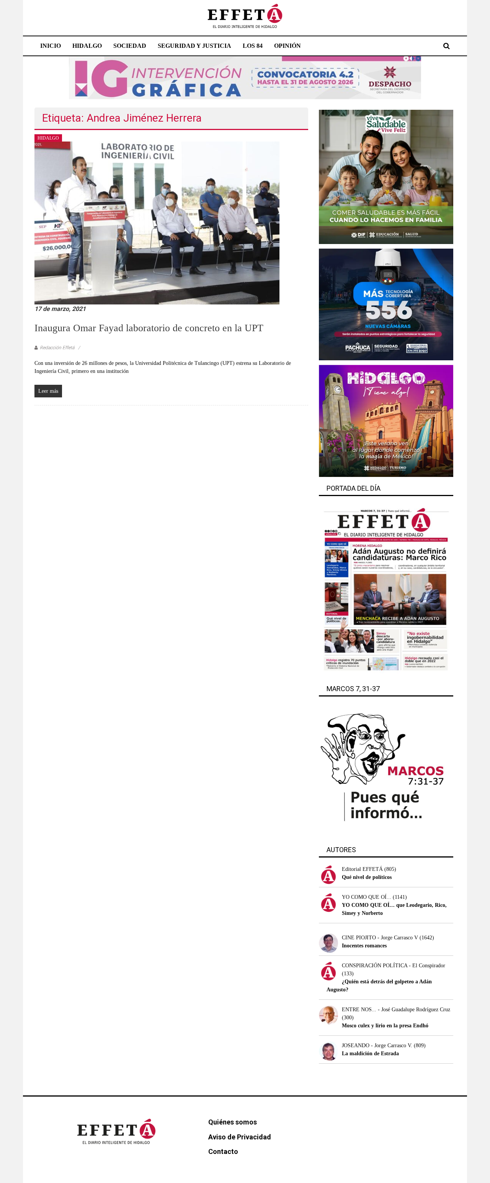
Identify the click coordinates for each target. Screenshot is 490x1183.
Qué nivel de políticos (367, 877)
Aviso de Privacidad (239, 1137)
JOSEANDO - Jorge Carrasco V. (377, 1045)
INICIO (50, 45)
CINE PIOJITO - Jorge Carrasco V (380, 938)
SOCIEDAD (129, 45)
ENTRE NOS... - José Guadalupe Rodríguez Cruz (396, 1009)
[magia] (386, 420)
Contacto (223, 1151)
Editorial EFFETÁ (362, 869)
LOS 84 (253, 45)
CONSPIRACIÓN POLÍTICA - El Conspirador (393, 965)
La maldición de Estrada (370, 1053)
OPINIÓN (287, 45)
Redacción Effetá (57, 347)
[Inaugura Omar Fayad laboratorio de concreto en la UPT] (156, 223)
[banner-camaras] (386, 304)
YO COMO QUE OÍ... (366, 897)
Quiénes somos (232, 1122)
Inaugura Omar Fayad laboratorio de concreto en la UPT (148, 328)
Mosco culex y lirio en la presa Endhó (385, 1025)
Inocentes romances (364, 946)
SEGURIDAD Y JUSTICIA (194, 45)
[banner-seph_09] (386, 176)
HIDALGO (87, 45)
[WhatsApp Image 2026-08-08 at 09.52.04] (245, 77)
